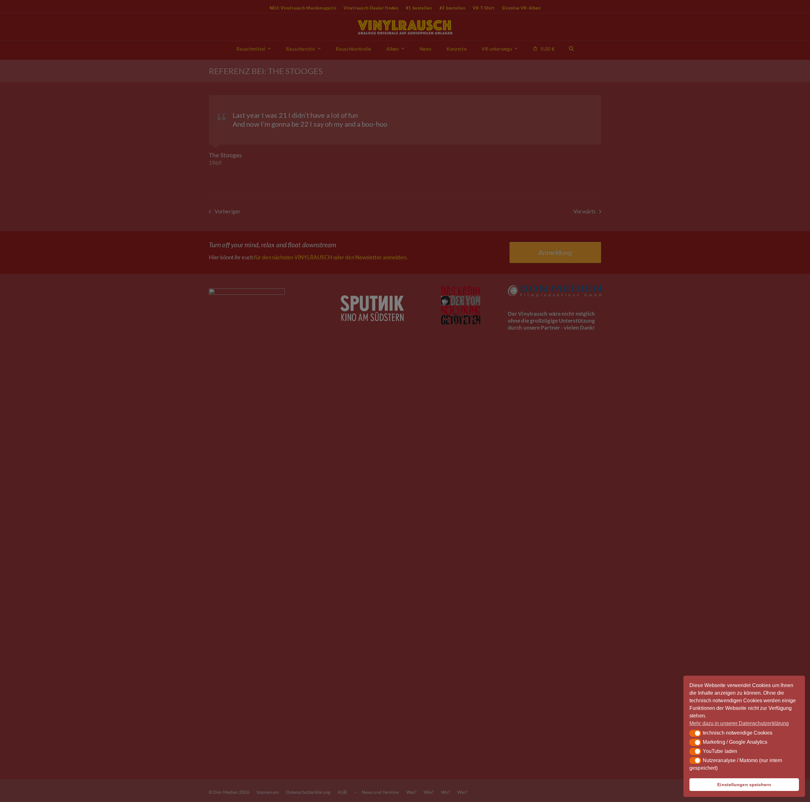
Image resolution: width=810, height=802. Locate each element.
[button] (695, 733)
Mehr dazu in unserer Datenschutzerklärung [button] (739, 723)
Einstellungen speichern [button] (744, 784)
